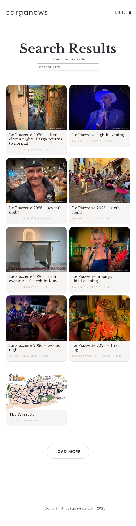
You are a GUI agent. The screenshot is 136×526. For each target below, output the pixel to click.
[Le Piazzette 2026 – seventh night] (36, 180)
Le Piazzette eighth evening (98, 135)
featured (14, 149)
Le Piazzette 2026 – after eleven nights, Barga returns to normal (35, 139)
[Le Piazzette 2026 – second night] (36, 318)
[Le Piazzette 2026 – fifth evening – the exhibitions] (36, 249)
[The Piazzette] (36, 387)
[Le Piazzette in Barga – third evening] (99, 249)
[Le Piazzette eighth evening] (99, 107)
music (88, 355)
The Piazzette (22, 414)
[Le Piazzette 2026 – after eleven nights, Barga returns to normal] (36, 107)
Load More (68, 451)
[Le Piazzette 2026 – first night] (99, 318)
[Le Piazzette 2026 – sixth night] (99, 180)
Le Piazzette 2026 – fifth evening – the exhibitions (33, 279)
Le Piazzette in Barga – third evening (94, 279)
